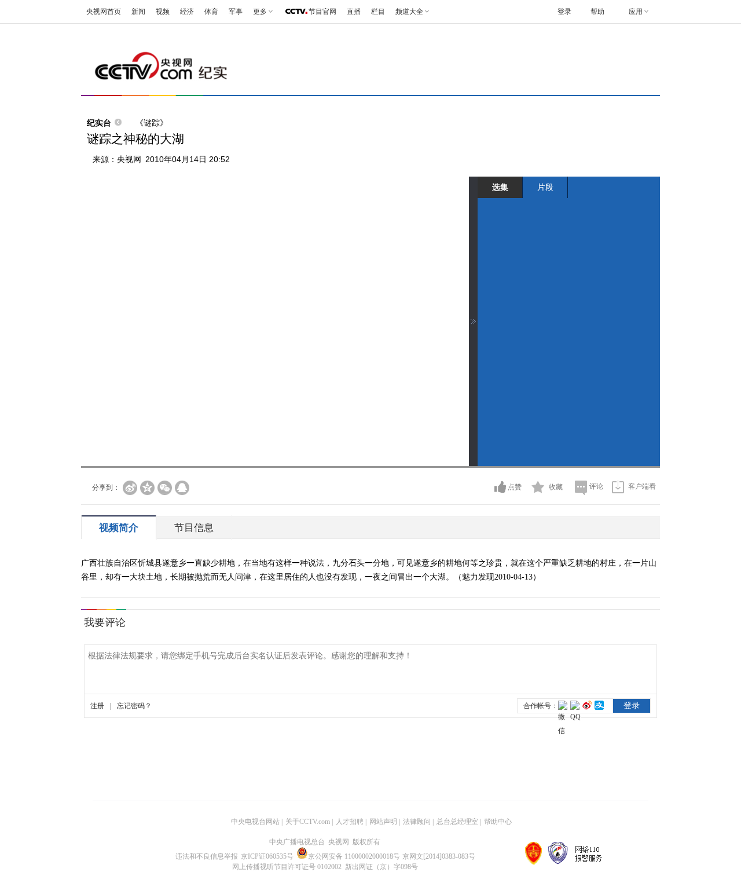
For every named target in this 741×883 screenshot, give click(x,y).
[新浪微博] (130, 488)
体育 (211, 12)
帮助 (597, 12)
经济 (187, 12)
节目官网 (322, 12)
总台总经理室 (457, 822)
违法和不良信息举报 (206, 856)
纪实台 (99, 122)
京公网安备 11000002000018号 (354, 856)
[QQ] (182, 488)
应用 (636, 12)
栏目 (378, 12)
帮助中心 (498, 822)
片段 (545, 187)
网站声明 (383, 822)
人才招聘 (350, 822)
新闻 (138, 12)
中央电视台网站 (255, 822)
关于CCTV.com (307, 822)
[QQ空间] (147, 488)
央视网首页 (103, 12)
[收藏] (538, 487)
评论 (596, 486)
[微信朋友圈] (164, 488)
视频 (163, 12)
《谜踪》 (151, 122)
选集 (500, 187)
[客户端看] (618, 486)
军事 (236, 12)
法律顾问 (417, 822)
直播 (354, 12)
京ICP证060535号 (267, 856)
